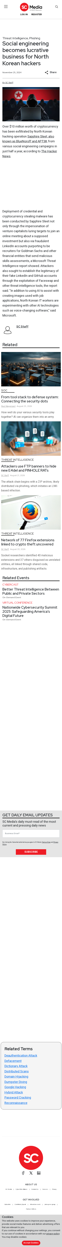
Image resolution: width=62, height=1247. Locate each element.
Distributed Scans (16, 1071)
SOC (4, 390)
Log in (24, 14)
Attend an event (35, 1204)
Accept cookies (31, 1243)
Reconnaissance (15, 1103)
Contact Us (34, 1189)
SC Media (9, 1189)
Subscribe (31, 851)
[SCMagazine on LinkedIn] (39, 1173)
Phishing (34, 38)
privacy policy (52, 1233)
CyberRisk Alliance (21, 1189)
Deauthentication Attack (20, 1055)
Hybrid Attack (13, 1092)
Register (36, 14)
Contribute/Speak (20, 1204)
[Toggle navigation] (6, 6)
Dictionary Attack (16, 1066)
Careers (45, 1189)
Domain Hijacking (16, 1076)
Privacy (54, 1189)
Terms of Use (46, 842)
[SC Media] (31, 7)
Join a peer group (49, 1204)
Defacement (13, 1061)
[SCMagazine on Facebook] (23, 1173)
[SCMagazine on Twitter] (31, 1173)
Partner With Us (31, 1209)
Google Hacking (15, 1087)
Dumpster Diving (15, 1082)
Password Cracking (17, 1097)
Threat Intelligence (15, 38)
